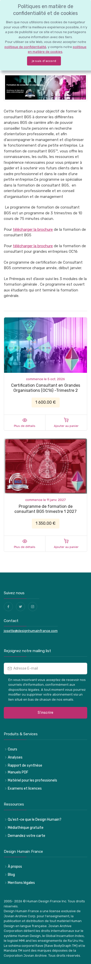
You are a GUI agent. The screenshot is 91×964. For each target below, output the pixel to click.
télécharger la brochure (33, 229)
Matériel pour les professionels (32, 780)
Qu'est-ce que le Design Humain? (34, 819)
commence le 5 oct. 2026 (45, 379)
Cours (12, 749)
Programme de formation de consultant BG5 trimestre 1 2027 (45, 509)
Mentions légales (21, 883)
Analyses (15, 757)
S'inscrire (46, 712)
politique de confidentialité (25, 47)
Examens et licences (25, 788)
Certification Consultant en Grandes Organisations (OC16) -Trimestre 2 (45, 388)
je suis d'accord (44, 61)
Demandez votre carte (26, 836)
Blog (11, 875)
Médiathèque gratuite (25, 827)
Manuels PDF (18, 772)
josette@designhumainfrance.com (31, 631)
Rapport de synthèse (25, 765)
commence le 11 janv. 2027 (45, 500)
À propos (15, 866)
